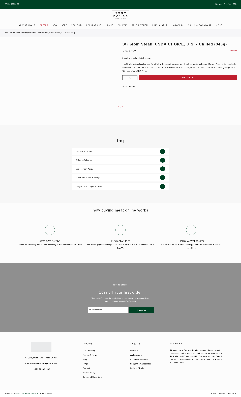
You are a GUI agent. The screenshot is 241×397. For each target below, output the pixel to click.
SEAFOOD (76, 25)
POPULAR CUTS (94, 25)
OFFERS (44, 25)
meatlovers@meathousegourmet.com (41, 363)
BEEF (64, 25)
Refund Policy (89, 373)
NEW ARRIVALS (27, 25)
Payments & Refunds (139, 359)
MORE (219, 25)
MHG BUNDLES (160, 25)
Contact (86, 368)
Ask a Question (129, 87)
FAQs (235, 4)
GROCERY (178, 25)
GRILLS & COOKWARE (200, 25)
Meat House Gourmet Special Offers (23, 33)
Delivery (218, 4)
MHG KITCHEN (140, 25)
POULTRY (123, 25)
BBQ (54, 25)
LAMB (110, 25)
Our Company (89, 351)
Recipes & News (90, 355)
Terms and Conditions (92, 377)
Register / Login (137, 368)
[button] (179, 67)
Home (6, 33)
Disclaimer (222, 393)
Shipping (227, 4)
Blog (85, 359)
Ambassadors (136, 355)
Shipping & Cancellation (140, 364)
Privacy (213, 393)
